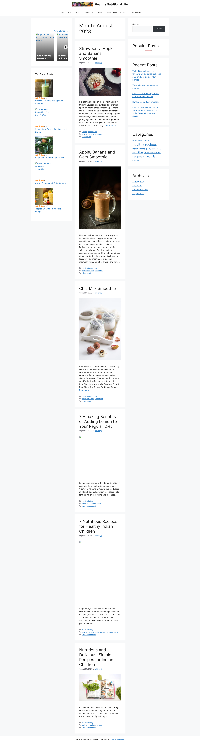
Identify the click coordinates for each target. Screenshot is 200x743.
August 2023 (138, 193)
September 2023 (140, 190)
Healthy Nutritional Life (111, 4)
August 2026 (138, 182)
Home (61, 12)
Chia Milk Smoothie (97, 288)
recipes (99, 725)
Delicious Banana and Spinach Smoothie (49, 102)
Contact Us (88, 12)
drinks (140, 140)
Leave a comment (89, 506)
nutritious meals (95, 503)
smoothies (99, 134)
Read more (111, 125)
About (100, 12)
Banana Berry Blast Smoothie (145, 102)
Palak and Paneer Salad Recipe (49, 158)
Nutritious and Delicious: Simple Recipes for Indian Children (96, 657)
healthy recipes (88, 134)
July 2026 (137, 186)
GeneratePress (118, 739)
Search (135, 24)
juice (148, 148)
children (85, 725)
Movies (159, 149)
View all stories (60, 31)
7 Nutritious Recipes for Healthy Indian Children (98, 526)
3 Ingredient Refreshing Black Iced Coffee (51, 130)
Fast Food (146, 140)
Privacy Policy (135, 12)
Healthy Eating (87, 501)
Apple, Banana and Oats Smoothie (97, 154)
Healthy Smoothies (89, 132)
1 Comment (86, 137)
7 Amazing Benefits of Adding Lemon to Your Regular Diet (98, 421)
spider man (135, 160)
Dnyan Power (73, 12)
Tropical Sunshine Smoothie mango (48, 210)
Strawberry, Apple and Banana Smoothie (96, 53)
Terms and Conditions (116, 12)
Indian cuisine (100, 632)
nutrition (85, 503)
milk (153, 149)
